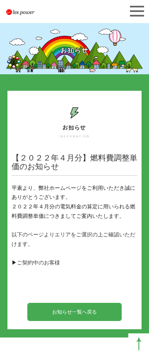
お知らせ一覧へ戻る (74, 312)
